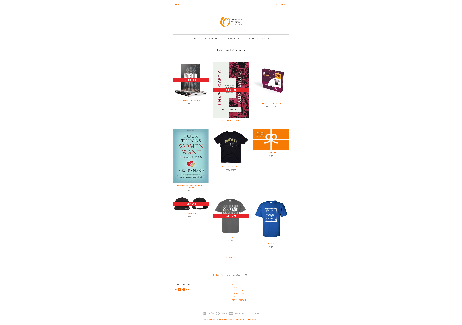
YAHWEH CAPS (191, 213)
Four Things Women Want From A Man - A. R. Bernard (191, 186)
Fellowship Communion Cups (271, 103)
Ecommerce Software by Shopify (249, 319)
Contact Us (237, 287)
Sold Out (190, 80)
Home (195, 39)
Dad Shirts (271, 244)
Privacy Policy (238, 290)
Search (235, 297)
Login (228, 5)
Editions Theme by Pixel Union (230, 319)
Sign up (233, 5)
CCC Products (232, 39)
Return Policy (238, 294)
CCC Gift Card (271, 152)
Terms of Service (239, 300)
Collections (225, 275)
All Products (211, 39)
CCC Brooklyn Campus (215, 319)
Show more (231, 257)
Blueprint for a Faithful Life (191, 100)
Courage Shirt (231, 238)
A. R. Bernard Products (257, 39)
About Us (236, 284)
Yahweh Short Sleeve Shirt (231, 167)
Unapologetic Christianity (231, 120)
